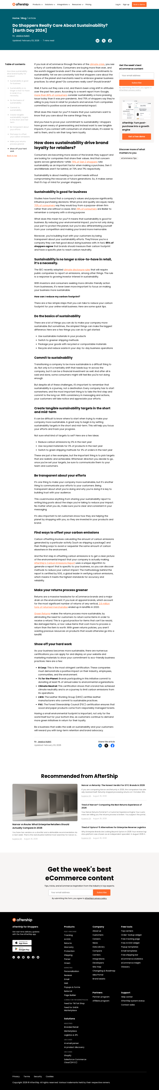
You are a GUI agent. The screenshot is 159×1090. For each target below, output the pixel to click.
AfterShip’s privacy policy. (130, 90)
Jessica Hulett (23, 35)
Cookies (50, 1076)
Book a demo (139, 4)
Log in (118, 4)
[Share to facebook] (110, 41)
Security (38, 1076)
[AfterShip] (21, 4)
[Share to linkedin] (97, 41)
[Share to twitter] (104, 41)
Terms (27, 1076)
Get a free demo (136, 136)
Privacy (16, 1076)
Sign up (126, 4)
